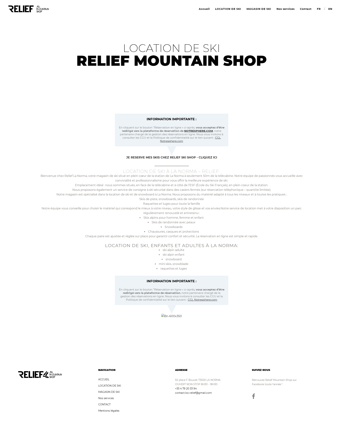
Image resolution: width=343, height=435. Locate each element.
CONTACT (104, 404)
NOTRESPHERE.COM (198, 131)
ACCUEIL (103, 379)
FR (319, 9)
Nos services (106, 398)
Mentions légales (108, 410)
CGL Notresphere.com (202, 299)
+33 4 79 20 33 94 (186, 388)
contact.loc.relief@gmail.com (193, 392)
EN (330, 9)
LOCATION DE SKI (109, 385)
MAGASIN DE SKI (109, 392)
